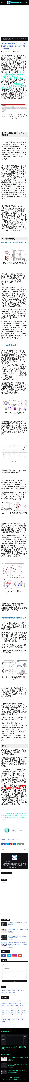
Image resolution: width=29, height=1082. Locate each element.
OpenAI (9, 1019)
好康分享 (13, 990)
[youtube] (20, 955)
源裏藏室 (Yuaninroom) (7, 51)
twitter (18, 1019)
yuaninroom (23, 1079)
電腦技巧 (7, 1010)
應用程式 (11, 1012)
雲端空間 (19, 1007)
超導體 (8, 839)
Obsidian (22, 1017)
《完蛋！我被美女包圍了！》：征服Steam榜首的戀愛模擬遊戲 (17, 937)
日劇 (18, 990)
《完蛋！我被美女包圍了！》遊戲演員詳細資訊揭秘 (18, 930)
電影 (10, 992)
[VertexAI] (14, 1039)
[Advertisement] (14, 20)
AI (6, 1014)
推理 (6, 1007)
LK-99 (13, 839)
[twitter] (9, 955)
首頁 (3, 38)
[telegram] (25, 955)
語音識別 (23, 1010)
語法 (19, 1010)
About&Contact (17, 1077)
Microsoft (12, 1017)
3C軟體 (3, 990)
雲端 (14, 1007)
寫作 (3, 1012)
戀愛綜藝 (23, 1012)
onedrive (4, 1019)
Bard (9, 1014)
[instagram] (14, 955)
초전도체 (17, 839)
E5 (12, 1014)
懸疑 (15, 1012)
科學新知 (6, 38)
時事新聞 (22, 990)
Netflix (17, 1017)
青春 (3, 1005)
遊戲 (14, 992)
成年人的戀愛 (4, 1003)
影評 (3, 992)
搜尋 (23, 1007)
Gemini (16, 1014)
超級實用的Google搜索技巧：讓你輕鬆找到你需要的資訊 (17, 923)
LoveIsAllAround (5, 1017)
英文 (12, 1005)
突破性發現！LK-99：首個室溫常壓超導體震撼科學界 (13, 86)
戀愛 (19, 1012)
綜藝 (6, 992)
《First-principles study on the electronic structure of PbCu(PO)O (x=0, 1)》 (13, 76)
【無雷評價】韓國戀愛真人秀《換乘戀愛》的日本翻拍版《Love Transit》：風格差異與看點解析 (18, 944)
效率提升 (16, 1005)
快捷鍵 (20, 1003)
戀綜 (3, 1014)
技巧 (24, 1003)
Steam (13, 1019)
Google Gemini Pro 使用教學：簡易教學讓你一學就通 (14, 1048)
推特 (3, 1007)
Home (11, 1077)
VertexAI (22, 1019)
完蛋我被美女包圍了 (13, 1003)
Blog (12, 1079)
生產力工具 (12, 1001)
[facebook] (3, 955)
